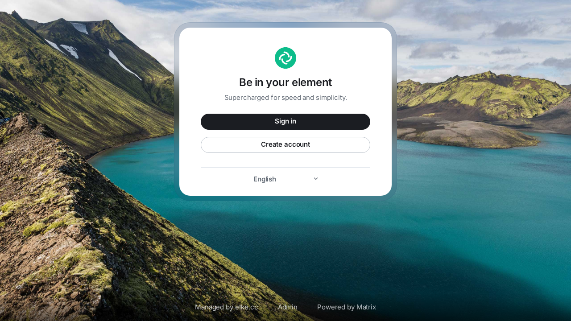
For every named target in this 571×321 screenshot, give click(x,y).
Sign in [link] (285, 121)
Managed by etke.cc (226, 307)
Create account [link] (285, 144)
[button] (285, 179)
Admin (288, 307)
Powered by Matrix (346, 307)
